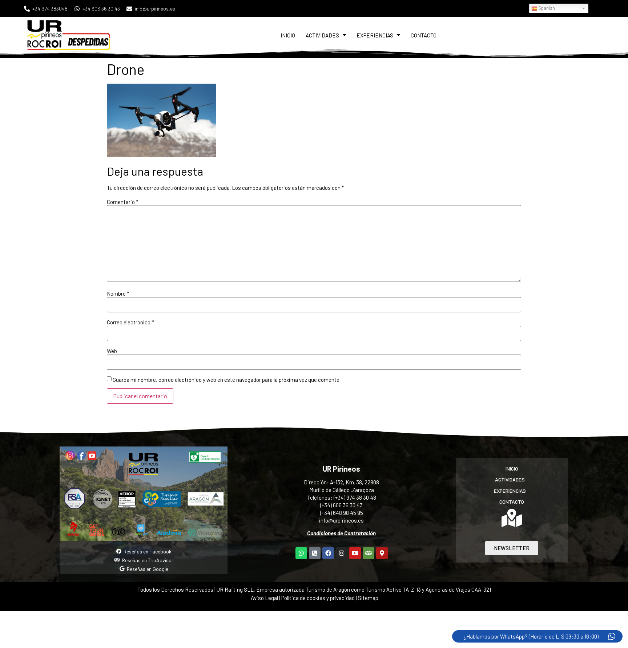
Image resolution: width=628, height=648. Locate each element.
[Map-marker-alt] (382, 553)
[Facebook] (328, 553)
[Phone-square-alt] (315, 553)
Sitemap (368, 598)
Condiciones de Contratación (341, 533)
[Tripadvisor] (368, 553)
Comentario (122, 202)
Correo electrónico (130, 322)
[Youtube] (355, 553)
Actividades (322, 35)
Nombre (118, 293)
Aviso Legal (264, 598)
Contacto (423, 35)
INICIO (288, 35)
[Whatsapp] (301, 553)
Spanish (546, 8)
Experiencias (375, 35)
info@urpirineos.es (341, 520)
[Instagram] (341, 553)
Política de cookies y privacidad (318, 598)
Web (112, 351)
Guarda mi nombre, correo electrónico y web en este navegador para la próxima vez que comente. (227, 380)
